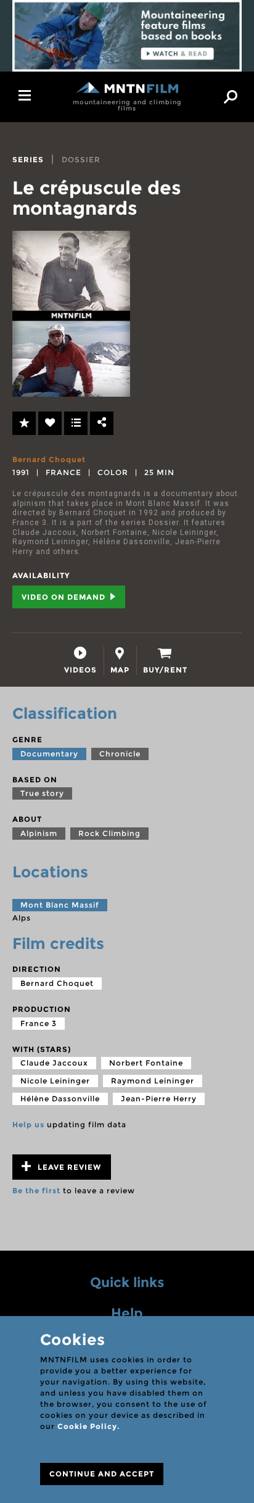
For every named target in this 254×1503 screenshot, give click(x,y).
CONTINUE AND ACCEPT (101, 1473)
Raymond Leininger (152, 1080)
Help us (28, 1124)
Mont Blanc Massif (59, 904)
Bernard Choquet (49, 459)
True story (42, 793)
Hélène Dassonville (60, 1098)
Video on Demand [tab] (65, 597)
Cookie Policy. (88, 1426)
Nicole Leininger (55, 1080)
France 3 (38, 1023)
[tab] (80, 660)
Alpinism (38, 833)
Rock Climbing (109, 833)
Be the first (36, 1190)
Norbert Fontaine (146, 1062)
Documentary (49, 753)
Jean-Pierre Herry (159, 1098)
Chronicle (120, 753)
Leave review (68, 1167)
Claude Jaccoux (54, 1062)
